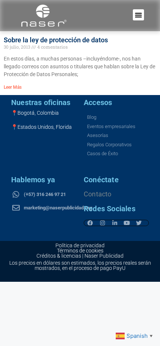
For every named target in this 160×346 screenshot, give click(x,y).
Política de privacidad (80, 245)
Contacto (98, 194)
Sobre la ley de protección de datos (56, 40)
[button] (138, 14)
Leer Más (13, 87)
